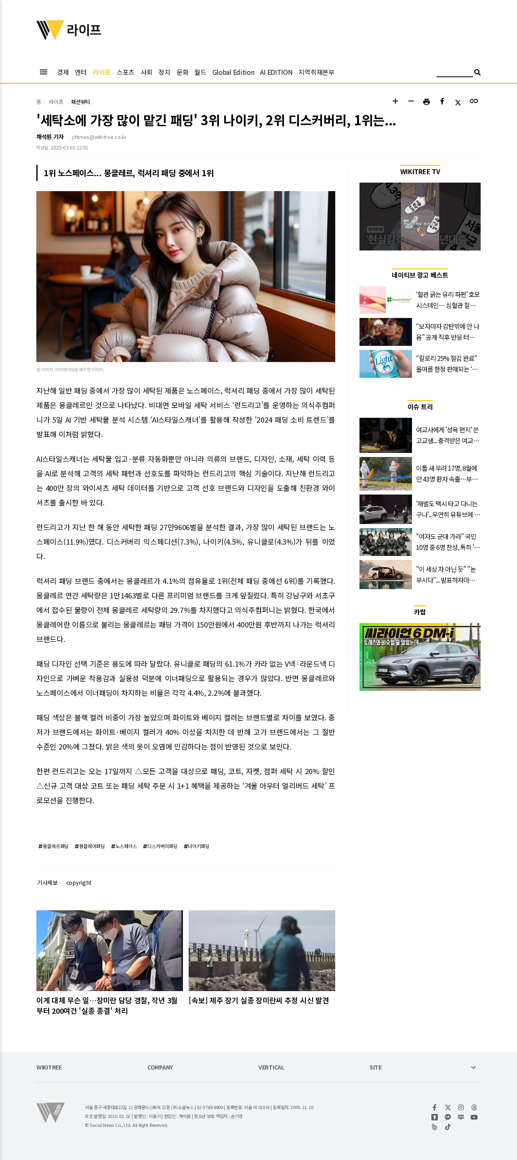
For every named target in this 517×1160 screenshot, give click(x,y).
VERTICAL (271, 1067)
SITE (376, 1067)
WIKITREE (49, 1067)
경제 (63, 72)
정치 (164, 72)
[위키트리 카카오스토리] (434, 1117)
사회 (146, 72)
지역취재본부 (316, 72)
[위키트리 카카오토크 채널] (448, 1117)
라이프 (102, 72)
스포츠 (126, 72)
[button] (395, 102)
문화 (182, 72)
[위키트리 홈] (50, 37)
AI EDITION (276, 72)
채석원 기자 (49, 137)
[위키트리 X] (448, 1107)
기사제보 (47, 882)
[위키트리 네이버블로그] (461, 1117)
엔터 (80, 72)
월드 (200, 72)
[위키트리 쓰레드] (474, 1107)
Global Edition (233, 72)
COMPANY (160, 1067)
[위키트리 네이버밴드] (434, 1127)
